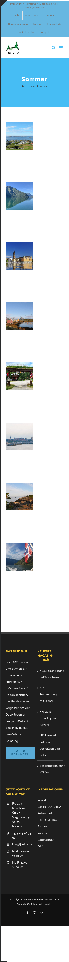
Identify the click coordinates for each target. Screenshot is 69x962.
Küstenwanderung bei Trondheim (50, 674)
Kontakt (42, 800)
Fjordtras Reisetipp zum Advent (49, 718)
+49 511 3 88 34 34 (21, 835)
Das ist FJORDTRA (49, 807)
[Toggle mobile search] (53, 48)
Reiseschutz (45, 813)
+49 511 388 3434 (46, 4)
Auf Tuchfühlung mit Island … (48, 694)
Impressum (44, 833)
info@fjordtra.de (34, 7)
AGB (40, 846)
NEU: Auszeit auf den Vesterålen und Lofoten (50, 745)
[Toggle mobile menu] (61, 48)
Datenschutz (45, 840)
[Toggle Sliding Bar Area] (4, 3)
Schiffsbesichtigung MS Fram (50, 769)
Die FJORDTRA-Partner (47, 823)
